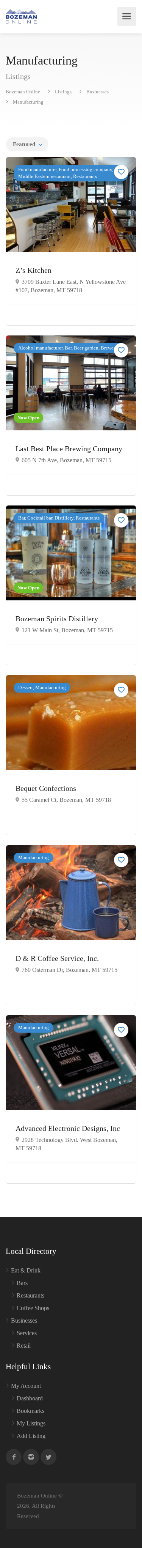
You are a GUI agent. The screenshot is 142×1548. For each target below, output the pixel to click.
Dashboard (30, 1398)
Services (27, 1333)
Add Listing (31, 1436)
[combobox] (27, 144)
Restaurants (30, 1295)
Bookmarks (30, 1411)
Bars (22, 1283)
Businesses (24, 1320)
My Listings (31, 1423)
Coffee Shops (33, 1308)
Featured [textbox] (24, 144)
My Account (26, 1386)
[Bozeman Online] (21, 16)
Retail (24, 1345)
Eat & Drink (26, 1270)
